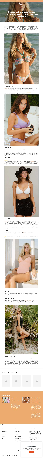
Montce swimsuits (20, 293)
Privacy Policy (18, 431)
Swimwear (4, 434)
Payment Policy (18, 440)
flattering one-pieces (33, 302)
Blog (5, 9)
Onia (24, 232)
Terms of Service (18, 433)
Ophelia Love (15, 30)
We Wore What (28, 300)
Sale (2, 438)
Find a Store (17, 434)
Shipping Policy (18, 436)
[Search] (39, 5)
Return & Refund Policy (19, 438)
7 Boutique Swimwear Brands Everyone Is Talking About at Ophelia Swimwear (19, 9)
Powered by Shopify (14, 455)
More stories (6, 395)
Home (3, 9)
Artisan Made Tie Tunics (14, 398)
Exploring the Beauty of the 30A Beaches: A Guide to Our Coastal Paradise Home (36, 399)
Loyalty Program (18, 441)
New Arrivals (4, 433)
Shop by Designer (5, 431)
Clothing (3, 436)
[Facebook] (18, 451)
